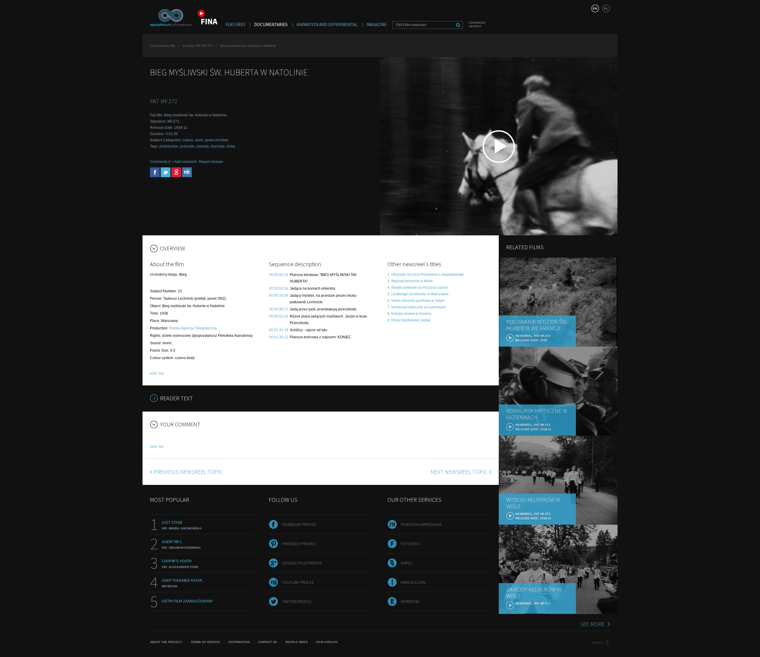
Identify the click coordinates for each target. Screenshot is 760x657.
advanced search (477, 24)
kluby (231, 146)
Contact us (267, 642)
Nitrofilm (410, 601)
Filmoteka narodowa (421, 524)
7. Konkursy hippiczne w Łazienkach (416, 307)
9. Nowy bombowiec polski (408, 320)
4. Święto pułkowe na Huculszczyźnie (417, 287)
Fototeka (410, 543)
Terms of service (205, 642)
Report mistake (211, 162)
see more (592, 624)
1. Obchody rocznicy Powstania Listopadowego (425, 274)
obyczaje (217, 146)
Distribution (239, 642)
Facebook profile (299, 524)
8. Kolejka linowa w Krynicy (409, 314)
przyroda (187, 146)
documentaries (271, 24)
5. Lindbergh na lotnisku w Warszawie (418, 294)
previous (188, 471)
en (595, 8)
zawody (202, 146)
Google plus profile (302, 563)
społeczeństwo (217, 140)
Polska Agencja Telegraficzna (193, 328)
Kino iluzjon (413, 582)
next (458, 471)
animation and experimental (327, 24)
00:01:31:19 (278, 330)
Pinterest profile (299, 543)
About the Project (166, 642)
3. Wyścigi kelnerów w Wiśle (410, 281)
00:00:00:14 (278, 275)
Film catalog (327, 642)
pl (606, 8)
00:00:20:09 (278, 295)
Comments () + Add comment (173, 162)
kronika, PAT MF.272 (198, 45)
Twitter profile (297, 601)
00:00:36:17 (278, 309)
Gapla (406, 563)
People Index (296, 642)
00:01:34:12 (278, 337)
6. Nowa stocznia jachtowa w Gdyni (415, 301)
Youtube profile (298, 582)
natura (188, 140)
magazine (377, 24)
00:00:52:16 (278, 316)
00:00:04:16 (278, 288)
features (235, 24)
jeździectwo (168, 146)
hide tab (157, 373)
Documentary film (162, 45)
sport (199, 140)
